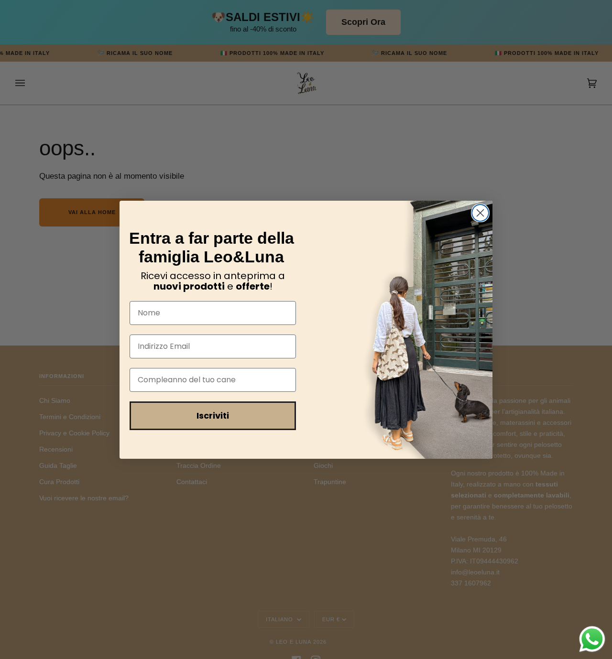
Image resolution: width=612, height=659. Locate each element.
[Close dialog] (480, 213)
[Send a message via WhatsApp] (592, 639)
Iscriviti (213, 415)
